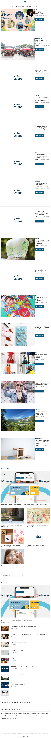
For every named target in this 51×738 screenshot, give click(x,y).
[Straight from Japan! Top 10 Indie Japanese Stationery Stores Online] (12, 536)
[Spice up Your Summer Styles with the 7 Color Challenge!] (18, 363)
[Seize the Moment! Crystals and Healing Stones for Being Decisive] (12, 556)
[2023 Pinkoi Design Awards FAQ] (5, 652)
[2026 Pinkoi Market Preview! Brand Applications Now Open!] (5, 628)
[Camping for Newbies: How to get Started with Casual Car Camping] (18, 249)
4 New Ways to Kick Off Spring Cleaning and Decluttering (41, 299)
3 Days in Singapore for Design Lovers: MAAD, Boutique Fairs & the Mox (41, 185)
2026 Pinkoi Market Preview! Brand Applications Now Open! (23, 626)
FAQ (23, 728)
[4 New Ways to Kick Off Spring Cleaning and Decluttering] (18, 306)
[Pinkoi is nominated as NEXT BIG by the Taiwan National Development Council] (5, 677)
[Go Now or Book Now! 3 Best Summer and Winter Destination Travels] (18, 420)
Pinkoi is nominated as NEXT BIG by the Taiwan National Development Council (27, 674)
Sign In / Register (37, 728)
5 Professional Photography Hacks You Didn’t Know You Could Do (42, 442)
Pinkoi (37, 15)
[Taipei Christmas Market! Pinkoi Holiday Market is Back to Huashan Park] (18, 106)
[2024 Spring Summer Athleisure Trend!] (18, 20)
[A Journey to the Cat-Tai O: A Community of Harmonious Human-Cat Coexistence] (5, 636)
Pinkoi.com (13, 728)
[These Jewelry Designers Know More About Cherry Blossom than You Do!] (38, 536)
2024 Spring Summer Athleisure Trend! (40, 12)
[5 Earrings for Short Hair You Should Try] (5, 693)
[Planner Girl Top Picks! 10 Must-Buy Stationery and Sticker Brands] (38, 515)
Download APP (29, 728)
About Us (18, 728)
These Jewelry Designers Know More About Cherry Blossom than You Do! (37, 546)
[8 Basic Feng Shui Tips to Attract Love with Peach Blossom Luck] (18, 277)
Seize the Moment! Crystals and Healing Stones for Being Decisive (12, 566)
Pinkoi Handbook (38, 38)
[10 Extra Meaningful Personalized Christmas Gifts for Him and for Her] (18, 163)
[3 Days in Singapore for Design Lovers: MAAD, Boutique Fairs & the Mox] (18, 192)
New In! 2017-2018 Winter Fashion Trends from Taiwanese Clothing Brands (42, 127)
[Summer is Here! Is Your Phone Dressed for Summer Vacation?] (18, 334)
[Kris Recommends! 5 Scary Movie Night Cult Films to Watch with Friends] (18, 77)
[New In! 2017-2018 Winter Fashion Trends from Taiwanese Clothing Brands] (18, 134)
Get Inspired (37, 9)
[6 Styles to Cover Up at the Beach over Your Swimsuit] (18, 392)
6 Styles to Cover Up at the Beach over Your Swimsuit (42, 384)
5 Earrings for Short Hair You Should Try (19, 690)
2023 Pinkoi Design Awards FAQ (17, 650)
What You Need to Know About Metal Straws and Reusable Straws (11, 526)
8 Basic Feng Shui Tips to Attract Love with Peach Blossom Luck (41, 270)
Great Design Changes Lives (17, 658)
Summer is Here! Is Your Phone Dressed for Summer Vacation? (42, 327)
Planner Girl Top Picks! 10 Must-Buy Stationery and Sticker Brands (37, 526)
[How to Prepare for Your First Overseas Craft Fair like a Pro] (18, 49)
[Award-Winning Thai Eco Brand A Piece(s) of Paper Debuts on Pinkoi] (18, 220)
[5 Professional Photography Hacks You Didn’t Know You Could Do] (18, 449)
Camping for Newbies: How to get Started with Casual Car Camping (42, 242)
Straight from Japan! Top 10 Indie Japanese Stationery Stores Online (10, 546)
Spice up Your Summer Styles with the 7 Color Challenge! (41, 356)
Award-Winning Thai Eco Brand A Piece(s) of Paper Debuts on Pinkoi (41, 213)
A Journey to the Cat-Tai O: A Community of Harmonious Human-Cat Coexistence (28, 634)
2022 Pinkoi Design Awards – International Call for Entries (23, 666)
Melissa (37, 45)
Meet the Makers (38, 209)
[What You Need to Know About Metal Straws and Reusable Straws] (12, 515)
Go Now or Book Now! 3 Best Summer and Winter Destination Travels (41, 413)
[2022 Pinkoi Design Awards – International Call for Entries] (5, 669)
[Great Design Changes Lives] (5, 660)
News (36, 66)
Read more (39, 19)
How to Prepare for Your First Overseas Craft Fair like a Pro (41, 42)
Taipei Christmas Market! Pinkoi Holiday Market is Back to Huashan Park (41, 99)
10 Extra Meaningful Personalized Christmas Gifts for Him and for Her (41, 156)
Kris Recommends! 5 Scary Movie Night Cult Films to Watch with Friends (42, 70)
